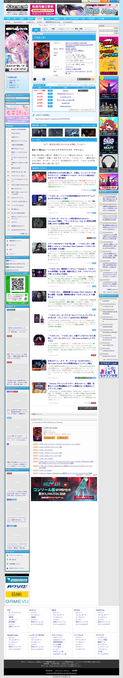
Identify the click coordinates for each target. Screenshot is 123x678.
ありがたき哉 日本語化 (18, 213)
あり (50, 93)
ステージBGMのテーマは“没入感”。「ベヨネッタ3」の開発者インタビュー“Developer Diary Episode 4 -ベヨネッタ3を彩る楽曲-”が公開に (71, 246)
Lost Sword (106, 300)
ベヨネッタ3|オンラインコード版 (50, 453)
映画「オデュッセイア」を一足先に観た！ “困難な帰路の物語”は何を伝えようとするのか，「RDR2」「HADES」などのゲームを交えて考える (17, 356)
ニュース (12, 80)
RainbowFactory (65, 106)
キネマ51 (14, 222)
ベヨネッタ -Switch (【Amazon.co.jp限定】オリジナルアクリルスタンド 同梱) (65, 473)
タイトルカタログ (37, 624)
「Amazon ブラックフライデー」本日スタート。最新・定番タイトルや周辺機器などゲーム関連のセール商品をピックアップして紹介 (71, 386)
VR (65, 18)
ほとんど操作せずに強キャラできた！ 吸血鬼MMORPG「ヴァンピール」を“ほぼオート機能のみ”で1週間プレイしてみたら (17, 412)
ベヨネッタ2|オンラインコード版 (50, 447)
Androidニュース (59, 640)
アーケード (100, 635)
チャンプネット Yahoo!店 (65, 100)
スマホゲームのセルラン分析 (19, 158)
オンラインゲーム (15, 612)
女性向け (57, 18)
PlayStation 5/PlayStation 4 (16, 267)
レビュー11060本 (11, 14)
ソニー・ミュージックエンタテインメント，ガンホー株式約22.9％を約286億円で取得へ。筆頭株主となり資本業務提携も (110, 218)
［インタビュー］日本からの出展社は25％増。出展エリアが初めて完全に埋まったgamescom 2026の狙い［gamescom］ (17, 494)
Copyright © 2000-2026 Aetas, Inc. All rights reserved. (61, 673)
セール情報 (57, 644)
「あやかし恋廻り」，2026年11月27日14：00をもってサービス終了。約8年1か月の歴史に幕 (110, 246)
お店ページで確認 (39, 90)
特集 (10, 82)
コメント (39, 79)
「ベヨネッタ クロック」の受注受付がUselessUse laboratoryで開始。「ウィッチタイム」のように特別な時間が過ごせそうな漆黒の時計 (72, 221)
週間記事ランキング (15, 240)
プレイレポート (18, 22)
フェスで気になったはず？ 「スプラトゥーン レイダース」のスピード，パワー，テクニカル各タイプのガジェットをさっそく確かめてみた (17, 438)
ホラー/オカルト (80, 71)
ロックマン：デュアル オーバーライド (109, 338)
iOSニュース (57, 637)
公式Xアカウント (16, 1)
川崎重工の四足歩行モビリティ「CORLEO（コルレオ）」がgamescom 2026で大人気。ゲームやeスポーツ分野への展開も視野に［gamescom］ (110, 208)
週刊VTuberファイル (17, 148)
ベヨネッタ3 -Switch (50, 428)
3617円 (40, 97)
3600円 (40, 94)
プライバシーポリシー (16, 555)
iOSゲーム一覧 (58, 651)
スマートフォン (57, 635)
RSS (6, 1)
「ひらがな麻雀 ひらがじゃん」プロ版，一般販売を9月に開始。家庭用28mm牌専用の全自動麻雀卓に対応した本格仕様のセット (110, 255)
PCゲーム (12, 260)
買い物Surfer (15, 209)
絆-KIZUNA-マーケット (66, 94)
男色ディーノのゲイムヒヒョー (19, 153)
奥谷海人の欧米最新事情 (18, 129)
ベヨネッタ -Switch (45, 470)
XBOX (22, 18)
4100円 (40, 100)
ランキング (113, 1)
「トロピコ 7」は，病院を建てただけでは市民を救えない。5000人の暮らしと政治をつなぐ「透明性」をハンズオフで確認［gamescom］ (110, 237)
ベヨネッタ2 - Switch (46, 458)
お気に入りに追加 (84, 79)
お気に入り (95, 1)
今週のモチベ (15, 137)
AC (84, 18)
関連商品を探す (74, 109)
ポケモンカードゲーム (109, 356)
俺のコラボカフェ (16, 188)
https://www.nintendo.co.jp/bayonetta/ (76, 43)
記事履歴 (104, 1)
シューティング (103, 647)
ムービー (39, 22)
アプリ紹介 (57, 647)
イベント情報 (102, 640)
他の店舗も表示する (88, 109)
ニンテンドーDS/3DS (36, 635)
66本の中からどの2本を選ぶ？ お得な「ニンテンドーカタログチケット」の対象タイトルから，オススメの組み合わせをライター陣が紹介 (72, 175)
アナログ (91, 18)
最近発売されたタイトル (53, 22)
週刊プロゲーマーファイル (19, 141)
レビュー (8, 22)
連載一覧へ (25, 233)
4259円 (40, 103)
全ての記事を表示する (88, 408)
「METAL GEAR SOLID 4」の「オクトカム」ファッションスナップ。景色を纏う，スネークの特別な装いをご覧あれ (17, 330)
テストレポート (81, 640)
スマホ (48, 18)
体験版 (11, 617)
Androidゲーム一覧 (59, 654)
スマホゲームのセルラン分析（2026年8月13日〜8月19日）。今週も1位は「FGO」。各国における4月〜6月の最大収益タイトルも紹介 (110, 265)
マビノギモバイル (108, 345)
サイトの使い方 (28, 1)
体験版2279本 (23, 14)
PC (15, 18)
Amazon (65, 90)
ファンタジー (70, 71)
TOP (8, 18)
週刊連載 (12, 622)
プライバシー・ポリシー (62, 670)
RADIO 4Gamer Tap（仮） (19, 172)
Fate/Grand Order (107, 326)
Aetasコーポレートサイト (16, 568)
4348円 (40, 106)
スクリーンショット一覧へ (88, 125)
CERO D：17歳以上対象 (73, 69)
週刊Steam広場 (15, 168)
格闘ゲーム (101, 642)
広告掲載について (14, 563)
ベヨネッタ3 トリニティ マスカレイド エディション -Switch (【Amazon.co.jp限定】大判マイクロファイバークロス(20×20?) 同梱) (66, 462)
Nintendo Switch (13, 270)
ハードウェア (74, 18)
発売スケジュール (37, 622)
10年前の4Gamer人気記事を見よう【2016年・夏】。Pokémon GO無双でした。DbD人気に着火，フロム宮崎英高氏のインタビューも (17, 382)
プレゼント (12, 245)
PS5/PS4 (30, 18)
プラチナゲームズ (71, 50)
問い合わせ (39, 1)
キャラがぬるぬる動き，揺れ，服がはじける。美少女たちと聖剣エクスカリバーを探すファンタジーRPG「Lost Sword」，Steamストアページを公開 (110, 199)
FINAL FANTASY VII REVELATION (110, 312)
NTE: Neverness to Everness (110, 320)
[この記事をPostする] (35, 79)
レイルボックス (65, 97)
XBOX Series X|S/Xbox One (17, 263)
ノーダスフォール (108, 306)
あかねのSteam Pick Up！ (18, 229)
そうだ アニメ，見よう (18, 175)
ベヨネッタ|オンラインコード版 (50, 456)
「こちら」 (72, 664)
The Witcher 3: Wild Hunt (110, 332)
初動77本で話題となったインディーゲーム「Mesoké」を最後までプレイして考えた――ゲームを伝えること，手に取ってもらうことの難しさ (17, 464)
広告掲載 (74, 670)
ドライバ (12, 253)
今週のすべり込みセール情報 (19, 163)
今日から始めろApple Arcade (19, 184)
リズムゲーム (102, 649)
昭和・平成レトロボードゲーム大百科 (19, 193)
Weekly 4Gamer (15, 133)
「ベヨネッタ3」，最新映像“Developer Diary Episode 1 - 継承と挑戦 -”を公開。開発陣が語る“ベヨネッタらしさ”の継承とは (72, 294)
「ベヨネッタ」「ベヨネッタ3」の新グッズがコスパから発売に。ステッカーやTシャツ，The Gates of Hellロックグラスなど (72, 338)
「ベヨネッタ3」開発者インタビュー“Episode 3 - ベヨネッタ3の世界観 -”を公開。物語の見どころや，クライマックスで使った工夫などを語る (72, 271)
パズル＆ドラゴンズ (109, 350)
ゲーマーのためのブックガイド (19, 180)
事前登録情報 (58, 642)
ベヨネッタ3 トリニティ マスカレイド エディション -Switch (59, 444)
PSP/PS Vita (100, 610)
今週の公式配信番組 (17, 144)
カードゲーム (102, 644)
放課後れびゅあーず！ (18, 226)
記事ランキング (14, 626)
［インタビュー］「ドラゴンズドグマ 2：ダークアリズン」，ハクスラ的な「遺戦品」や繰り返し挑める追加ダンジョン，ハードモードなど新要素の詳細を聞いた (17, 546)
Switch (39, 19)
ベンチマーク (80, 649)
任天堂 (68, 49)
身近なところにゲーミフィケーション (19, 217)
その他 (100, 651)
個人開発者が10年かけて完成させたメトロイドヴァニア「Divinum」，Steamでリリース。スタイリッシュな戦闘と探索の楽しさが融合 (110, 227)
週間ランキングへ (113, 289)
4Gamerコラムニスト (17, 197)
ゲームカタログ (67, 22)
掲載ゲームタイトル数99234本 (17, 12)
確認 (50, 90)
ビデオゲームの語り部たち (19, 201)
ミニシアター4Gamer (17, 205)
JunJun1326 (66, 103)
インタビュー (30, 22)
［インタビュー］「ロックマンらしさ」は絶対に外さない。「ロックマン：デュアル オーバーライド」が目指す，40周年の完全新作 (17, 520)
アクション (69, 66)
